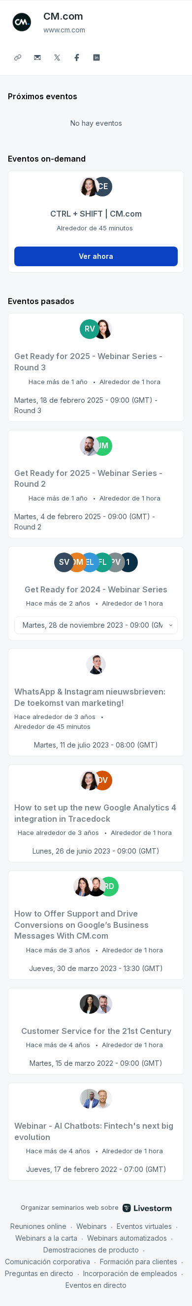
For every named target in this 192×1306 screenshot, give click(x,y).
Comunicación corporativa (47, 1261)
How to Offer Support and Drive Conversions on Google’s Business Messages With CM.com (81, 925)
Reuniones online (38, 1226)
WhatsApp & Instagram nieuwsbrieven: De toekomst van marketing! (89, 697)
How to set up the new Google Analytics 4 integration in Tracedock (95, 813)
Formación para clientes (138, 1261)
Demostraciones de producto (91, 1250)
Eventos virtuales (144, 1226)
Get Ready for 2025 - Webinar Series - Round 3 (88, 361)
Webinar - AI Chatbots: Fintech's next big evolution (93, 1131)
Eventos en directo (96, 1285)
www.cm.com (64, 30)
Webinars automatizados (127, 1238)
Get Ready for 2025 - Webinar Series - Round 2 (88, 478)
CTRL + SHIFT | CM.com (96, 214)
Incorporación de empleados (130, 1273)
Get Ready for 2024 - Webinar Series (96, 589)
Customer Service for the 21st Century (96, 1031)
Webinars (91, 1226)
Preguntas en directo (39, 1273)
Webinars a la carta (46, 1238)
